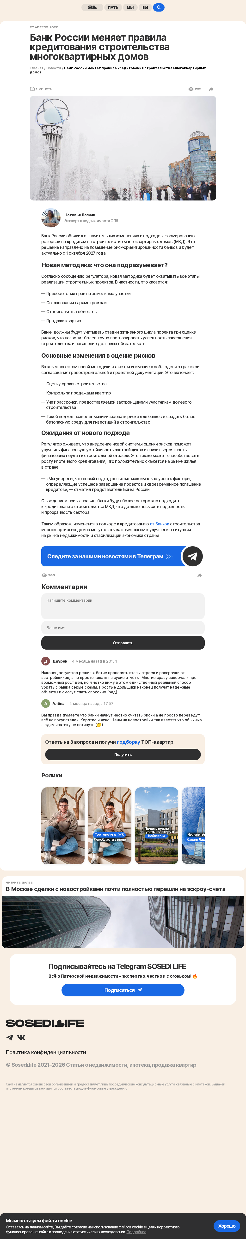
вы (145, 7)
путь (113, 7)
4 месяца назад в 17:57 (91, 703)
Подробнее (136, 1231)
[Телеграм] (9, 1038)
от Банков (160, 524)
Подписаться (119, 990)
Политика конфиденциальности (46, 1052)
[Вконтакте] (21, 1038)
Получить (123, 754)
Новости (53, 68)
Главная (36, 68)
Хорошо (226, 1226)
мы (130, 7)
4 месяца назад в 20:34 (94, 661)
